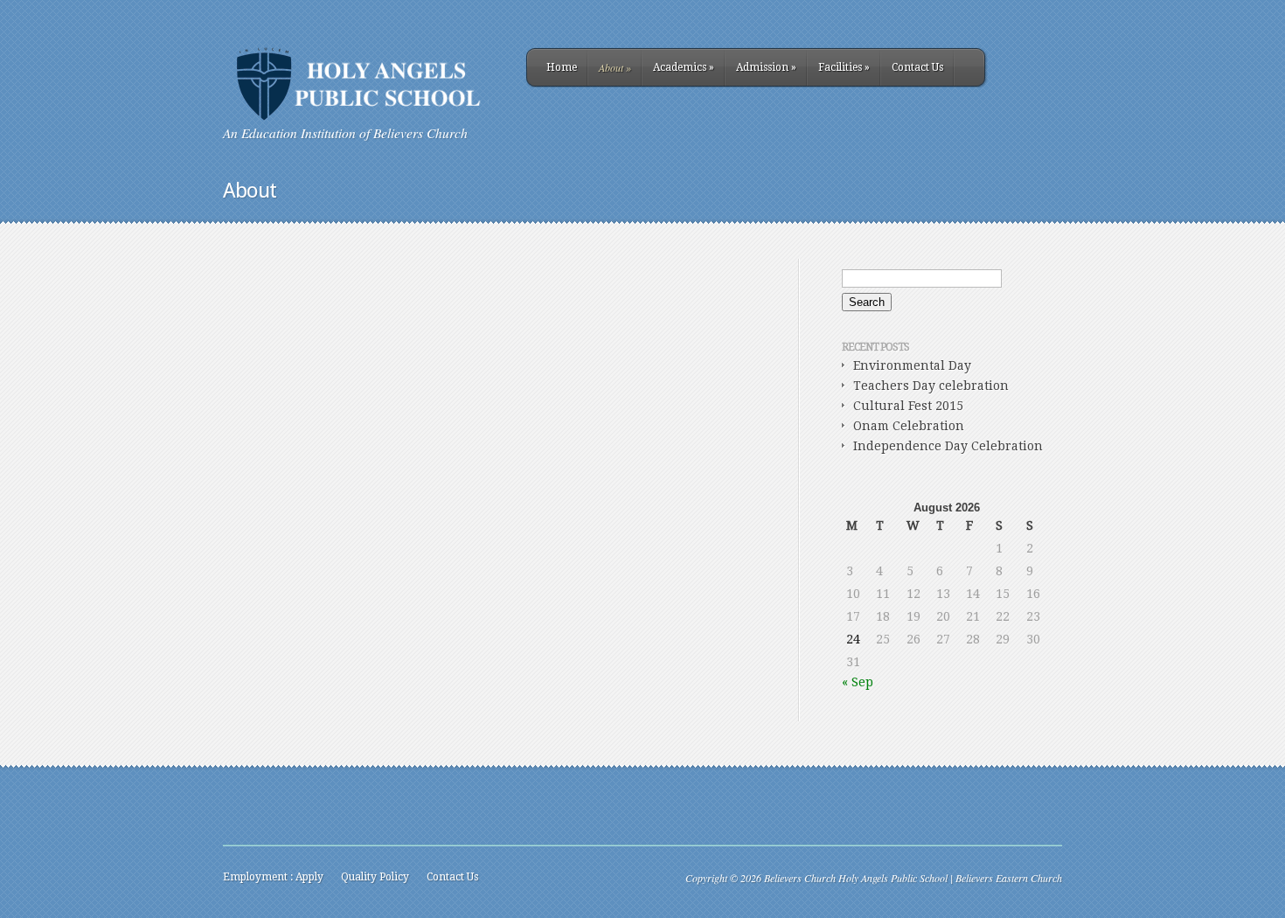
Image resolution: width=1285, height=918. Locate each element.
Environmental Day (912, 365)
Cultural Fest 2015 (908, 406)
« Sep (857, 682)
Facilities (844, 67)
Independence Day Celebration (948, 446)
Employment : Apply (273, 877)
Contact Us (917, 67)
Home (561, 67)
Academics (683, 67)
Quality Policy (375, 877)
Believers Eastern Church (1008, 878)
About (615, 67)
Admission (766, 67)
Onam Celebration (908, 426)
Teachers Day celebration (931, 386)
